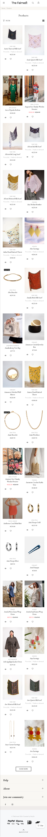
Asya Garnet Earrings (12, 744)
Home (3, 8)
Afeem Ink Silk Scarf (34, 146)
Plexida (34, 202)
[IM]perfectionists (12, 346)
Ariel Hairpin (34, 567)
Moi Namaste (12, 659)
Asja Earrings (34, 658)
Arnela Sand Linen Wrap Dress (34, 613)
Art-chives (12, 108)
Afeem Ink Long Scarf (12, 154)
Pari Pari (12, 46)
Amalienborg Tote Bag (12, 348)
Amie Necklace (34, 435)
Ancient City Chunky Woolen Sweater (12, 480)
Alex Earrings (34, 249)
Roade (12, 609)
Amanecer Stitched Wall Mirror (12, 393)
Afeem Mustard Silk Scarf (13, 198)
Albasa (34, 246)
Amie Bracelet (12, 435)
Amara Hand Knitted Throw (34, 393)
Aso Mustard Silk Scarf (13, 704)
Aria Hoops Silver (13, 561)
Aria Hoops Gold (34, 522)
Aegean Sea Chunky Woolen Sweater (34, 108)
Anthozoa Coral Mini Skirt (12, 523)
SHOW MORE (23, 769)
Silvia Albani (12, 521)
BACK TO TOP (23, 832)
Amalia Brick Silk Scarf (34, 297)
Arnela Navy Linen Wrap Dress (12, 613)
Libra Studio (34, 104)
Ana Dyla (13, 290)
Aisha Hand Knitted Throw (12, 252)
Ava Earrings (34, 751)
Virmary (34, 342)
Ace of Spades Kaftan (12, 110)
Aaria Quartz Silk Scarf (34, 60)
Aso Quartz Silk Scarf (34, 700)
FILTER (8, 21)
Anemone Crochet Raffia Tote (34, 483)
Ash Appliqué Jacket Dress (12, 662)
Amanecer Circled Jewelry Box (34, 345)
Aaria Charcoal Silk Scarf (12, 49)
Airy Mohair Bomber (34, 204)
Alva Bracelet (12, 292)
